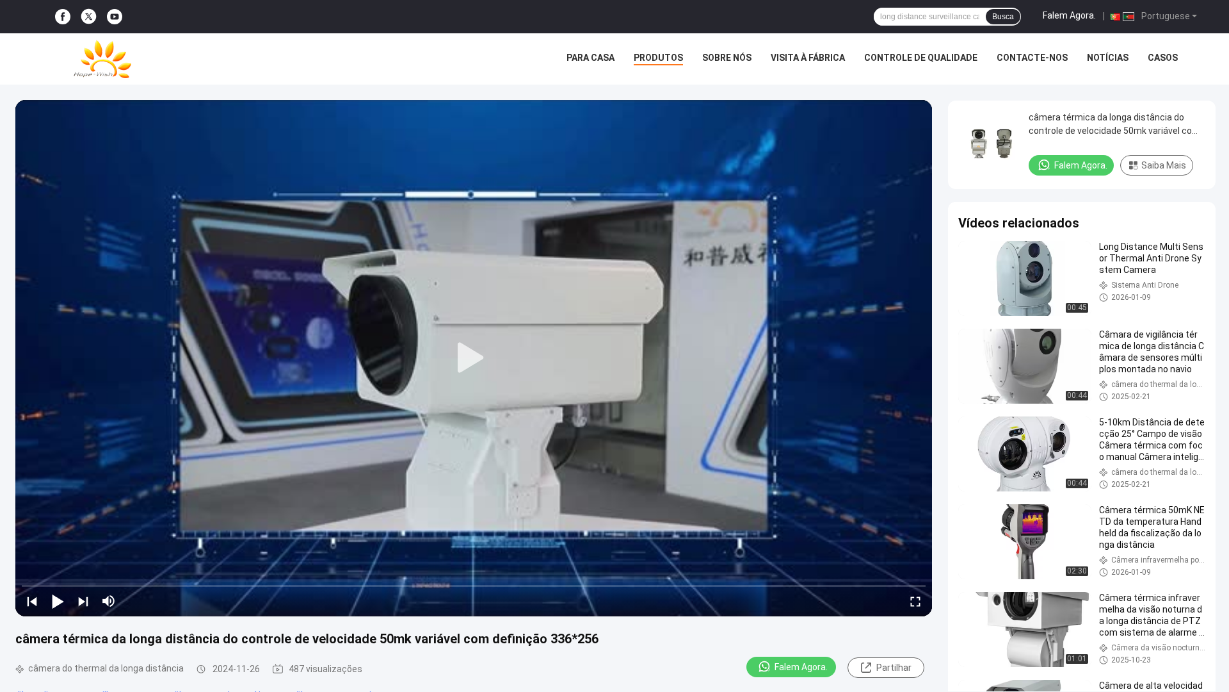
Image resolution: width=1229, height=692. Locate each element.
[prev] (32, 601)
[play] (474, 358)
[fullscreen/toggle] (915, 601)
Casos (1163, 58)
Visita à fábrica (808, 58)
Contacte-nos (1032, 58)
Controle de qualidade (920, 58)
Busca (1003, 16)
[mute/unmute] (109, 601)
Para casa (590, 58)
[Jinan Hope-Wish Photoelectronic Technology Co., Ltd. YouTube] (114, 17)
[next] (83, 601)
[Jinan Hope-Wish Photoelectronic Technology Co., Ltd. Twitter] (88, 17)
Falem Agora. (1069, 15)
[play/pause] (57, 601)
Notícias (1108, 58)
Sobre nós (726, 58)
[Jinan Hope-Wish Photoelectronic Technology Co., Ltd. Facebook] (62, 17)
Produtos (658, 58)
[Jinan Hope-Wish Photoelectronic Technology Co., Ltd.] (102, 59)
